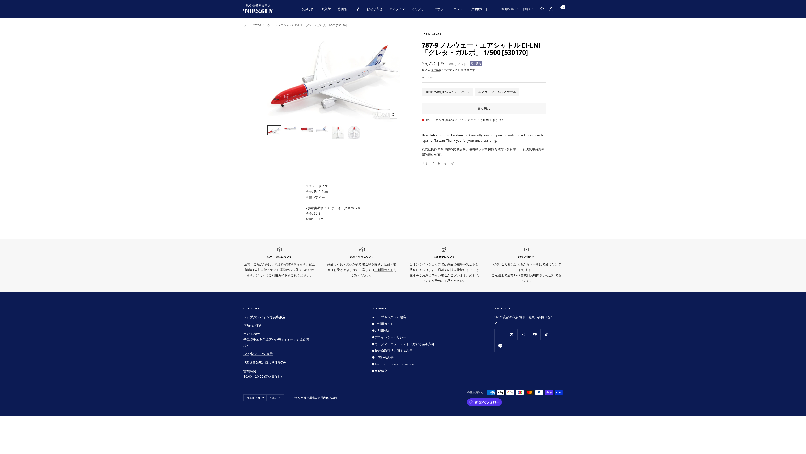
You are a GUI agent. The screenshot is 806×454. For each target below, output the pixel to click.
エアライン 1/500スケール (497, 92)
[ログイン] (551, 9)
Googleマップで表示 (258, 354)
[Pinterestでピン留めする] (439, 163)
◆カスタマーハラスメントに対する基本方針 (403, 344)
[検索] (542, 9)
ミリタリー (419, 9)
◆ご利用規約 (381, 330)
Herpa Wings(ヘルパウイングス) (447, 92)
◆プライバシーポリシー (389, 337)
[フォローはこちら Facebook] (500, 334)
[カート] (560, 9)
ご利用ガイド (479, 9)
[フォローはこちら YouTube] (534, 334)
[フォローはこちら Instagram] (523, 334)
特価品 (342, 9)
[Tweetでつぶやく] (445, 163)
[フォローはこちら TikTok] (546, 334)
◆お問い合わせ (383, 357)
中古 (357, 9)
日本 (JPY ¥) (506, 9)
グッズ (458, 9)
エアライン (397, 9)
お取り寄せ (374, 9)
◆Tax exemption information (393, 364)
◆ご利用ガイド (383, 324)
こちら (518, 264)
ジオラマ (440, 9)
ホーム (247, 25)
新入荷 (326, 9)
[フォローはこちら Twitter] (511, 334)
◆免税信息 (379, 371)
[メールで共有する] (452, 163)
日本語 (525, 9)
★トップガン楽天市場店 (389, 317)
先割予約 (308, 9)
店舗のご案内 (252, 325)
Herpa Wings (431, 34)
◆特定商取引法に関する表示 (392, 350)
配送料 (435, 70)
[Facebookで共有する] (433, 163)
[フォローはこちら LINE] (500, 346)
